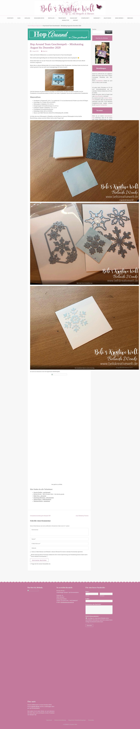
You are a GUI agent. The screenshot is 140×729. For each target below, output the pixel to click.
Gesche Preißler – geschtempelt (42, 492)
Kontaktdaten (99, 80)
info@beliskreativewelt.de (67, 602)
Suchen (94, 29)
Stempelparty (85, 18)
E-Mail (88, 598)
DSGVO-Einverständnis (92, 616)
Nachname (102, 595)
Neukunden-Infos (39, 18)
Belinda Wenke (35, 706)
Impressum (49, 720)
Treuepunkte (62, 18)
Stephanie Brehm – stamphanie (42, 501)
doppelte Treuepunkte (101, 105)
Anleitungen (107, 18)
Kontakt (75, 20)
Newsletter (65, 20)
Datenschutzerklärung (60, 720)
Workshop (97, 18)
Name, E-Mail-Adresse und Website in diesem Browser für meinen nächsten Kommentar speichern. (57, 551)
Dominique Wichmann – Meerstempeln (44, 497)
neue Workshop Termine (82, 515)
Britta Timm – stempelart (40, 496)
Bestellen (51, 18)
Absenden (89, 625)
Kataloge (27, 18)
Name (87, 591)
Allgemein (45, 51)
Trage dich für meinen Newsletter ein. (41, 563)
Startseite (10, 18)
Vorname (87, 595)
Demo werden (119, 18)
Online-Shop (73, 18)
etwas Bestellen (99, 96)
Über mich (130, 18)
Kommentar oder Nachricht (93, 604)
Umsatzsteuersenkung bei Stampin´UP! (40, 515)
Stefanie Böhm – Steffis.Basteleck (42, 499)
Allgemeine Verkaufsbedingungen (77, 720)
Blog (19, 18)
